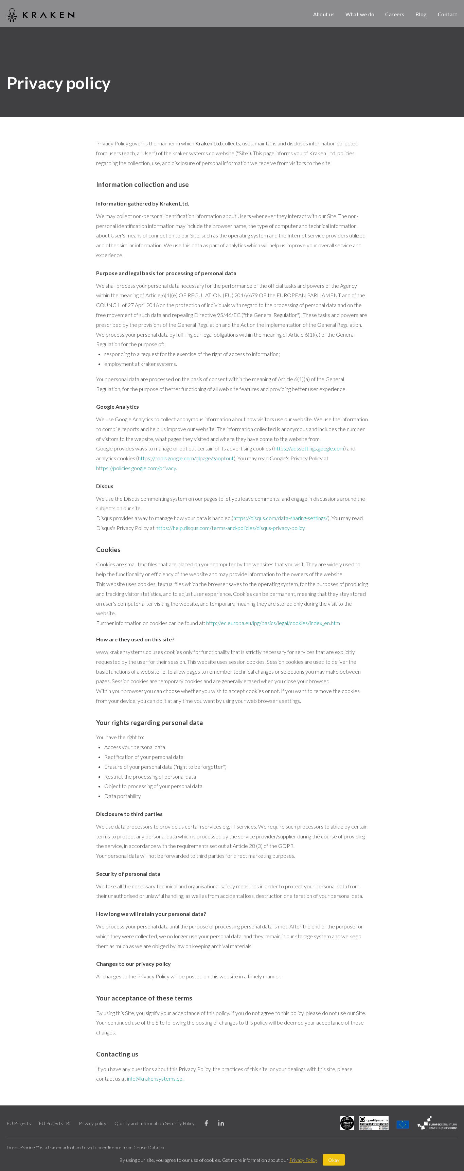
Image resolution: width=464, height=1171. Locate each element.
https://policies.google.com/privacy (136, 468)
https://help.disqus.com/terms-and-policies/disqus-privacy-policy (230, 528)
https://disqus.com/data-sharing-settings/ (280, 518)
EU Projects (19, 1123)
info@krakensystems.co (154, 1078)
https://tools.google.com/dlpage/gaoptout (186, 458)
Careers (395, 14)
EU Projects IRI (55, 1123)
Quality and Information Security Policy (154, 1123)
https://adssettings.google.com (309, 448)
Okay (333, 1160)
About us (324, 14)
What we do (359, 14)
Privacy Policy (303, 1160)
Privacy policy (92, 1123)
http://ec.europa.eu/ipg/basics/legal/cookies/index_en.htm (273, 623)
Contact (448, 14)
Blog (421, 14)
